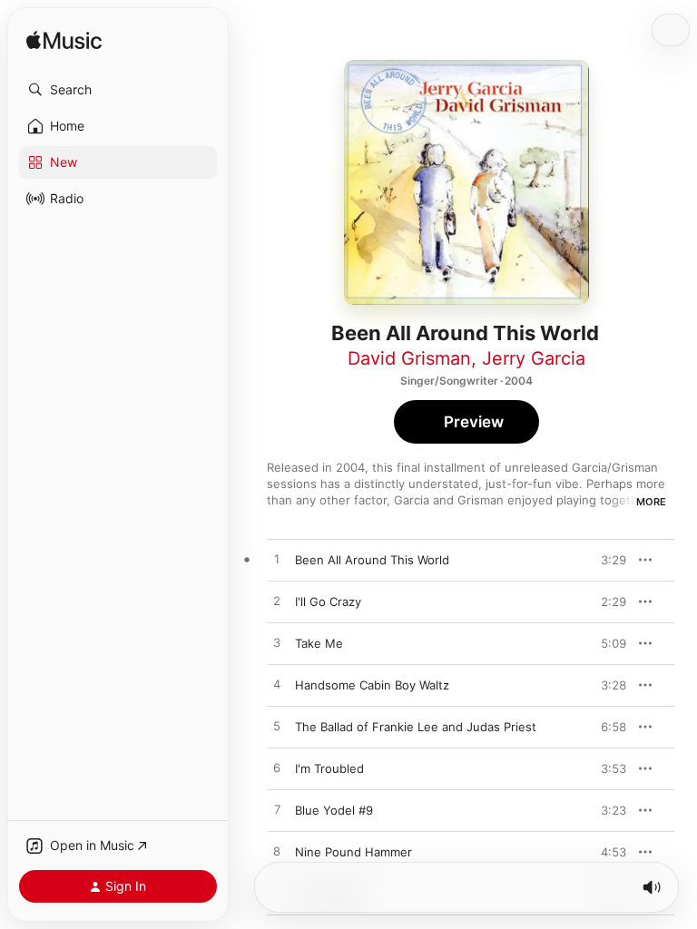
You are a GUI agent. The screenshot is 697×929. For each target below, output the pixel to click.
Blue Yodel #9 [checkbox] (334, 810)
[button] (118, 89)
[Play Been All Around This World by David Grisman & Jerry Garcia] (277, 560)
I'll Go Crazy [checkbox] (328, 601)
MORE (651, 501)
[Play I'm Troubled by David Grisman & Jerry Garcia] (277, 768)
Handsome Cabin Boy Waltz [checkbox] (372, 685)
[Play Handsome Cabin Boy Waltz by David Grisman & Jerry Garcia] (277, 685)
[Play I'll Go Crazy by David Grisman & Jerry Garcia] (277, 601)
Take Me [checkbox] (319, 643)
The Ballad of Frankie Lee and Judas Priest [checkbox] (415, 726)
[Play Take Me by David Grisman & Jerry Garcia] (277, 643)
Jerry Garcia (533, 358)
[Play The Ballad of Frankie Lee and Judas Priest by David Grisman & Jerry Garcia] (277, 727)
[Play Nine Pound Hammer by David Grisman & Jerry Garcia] (277, 852)
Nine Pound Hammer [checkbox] (353, 852)
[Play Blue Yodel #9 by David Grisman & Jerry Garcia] (277, 810)
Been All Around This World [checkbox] (372, 560)
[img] (64, 41)
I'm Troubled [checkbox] (329, 768)
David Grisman (409, 358)
